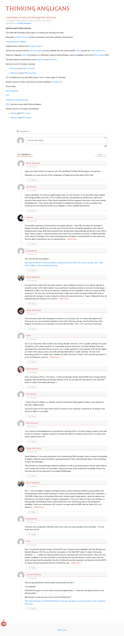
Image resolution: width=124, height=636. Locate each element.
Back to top (62, 630)
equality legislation (24, 23)
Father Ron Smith (33, 310)
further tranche (22, 37)
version (25, 113)
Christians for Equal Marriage (17, 100)
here (78, 51)
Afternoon (14, 73)
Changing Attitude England (16, 42)
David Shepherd (12, 91)
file (54, 59)
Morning (14, 68)
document (29, 68)
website (98, 55)
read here (40, 59)
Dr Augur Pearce (35, 46)
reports (24, 55)
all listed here (57, 82)
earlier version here (97, 51)
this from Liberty (36, 51)
